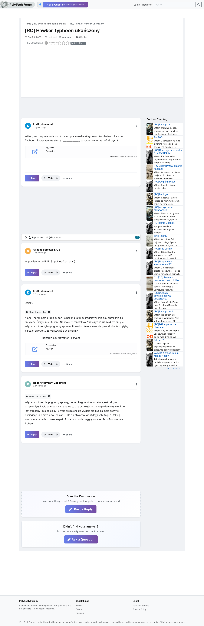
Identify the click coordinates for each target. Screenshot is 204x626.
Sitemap (80, 613)
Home (28, 23)
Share (68, 178)
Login (137, 4)
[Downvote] (57, 178)
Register (147, 4)
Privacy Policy (139, 609)
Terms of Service (141, 605)
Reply (33, 178)
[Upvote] (45, 178)
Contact (80, 609)
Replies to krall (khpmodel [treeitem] (85, 237)
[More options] (136, 126)
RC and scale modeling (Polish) (50, 23)
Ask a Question (83, 539)
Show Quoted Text (38, 312)
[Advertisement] (104, 70)
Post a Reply (83, 509)
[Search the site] (198, 4)
